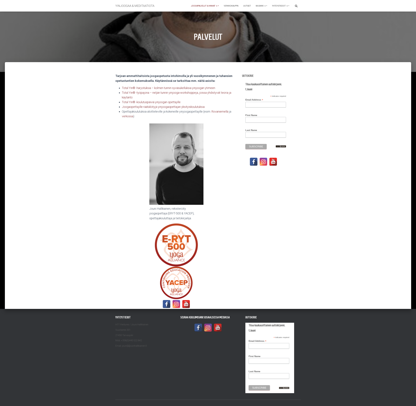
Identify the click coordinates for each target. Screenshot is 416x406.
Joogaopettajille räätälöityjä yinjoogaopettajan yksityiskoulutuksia (163, 106)
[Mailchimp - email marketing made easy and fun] (281, 146)
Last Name (251, 130)
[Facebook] (166, 304)
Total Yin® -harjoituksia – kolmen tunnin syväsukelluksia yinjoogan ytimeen (168, 88)
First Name (251, 115)
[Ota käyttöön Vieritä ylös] (409, 399)
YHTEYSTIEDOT (279, 6)
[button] (216, 6)
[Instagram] (176, 304)
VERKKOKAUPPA (231, 6)
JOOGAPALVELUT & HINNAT (203, 6)
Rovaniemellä (219, 111)
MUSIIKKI (260, 6)
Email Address (254, 99)
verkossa (127, 116)
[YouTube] (186, 304)
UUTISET (247, 6)
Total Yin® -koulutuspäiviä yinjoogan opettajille (151, 102)
